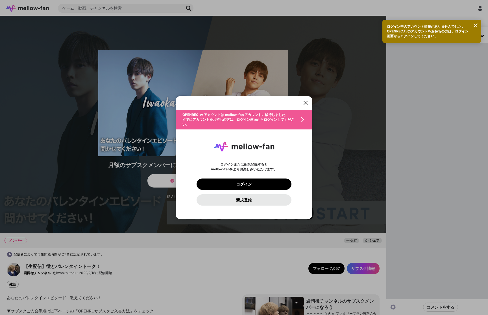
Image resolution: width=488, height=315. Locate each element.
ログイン (244, 184)
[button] (244, 119)
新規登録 (244, 200)
